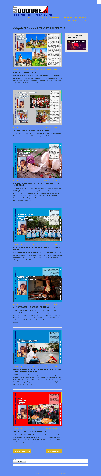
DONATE (15, 465)
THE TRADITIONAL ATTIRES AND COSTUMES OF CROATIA (32, 130)
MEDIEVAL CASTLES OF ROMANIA (24, 72)
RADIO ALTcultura (54, 17)
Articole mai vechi (23, 451)
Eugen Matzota (72, 21)
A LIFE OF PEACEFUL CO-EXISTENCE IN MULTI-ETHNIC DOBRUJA (34, 307)
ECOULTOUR (82, 17)
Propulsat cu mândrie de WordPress (43, 473)
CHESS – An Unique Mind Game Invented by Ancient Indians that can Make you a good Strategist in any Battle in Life (37, 370)
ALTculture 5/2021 (52, 244)
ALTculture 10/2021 (44, 127)
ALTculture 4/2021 (52, 304)
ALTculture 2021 (53, 69)
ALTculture (16, 69)
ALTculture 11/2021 (44, 69)
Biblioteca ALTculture (70, 17)
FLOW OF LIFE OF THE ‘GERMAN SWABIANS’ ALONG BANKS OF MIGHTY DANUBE (36, 248)
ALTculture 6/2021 (52, 180)
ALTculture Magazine (33, 15)
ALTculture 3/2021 (52, 366)
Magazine (29, 17)
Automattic (64, 473)
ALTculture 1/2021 (44, 428)
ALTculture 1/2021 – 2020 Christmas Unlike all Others (30, 431)
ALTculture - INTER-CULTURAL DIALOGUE (29, 69)
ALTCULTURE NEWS (41, 17)
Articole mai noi (53, 451)
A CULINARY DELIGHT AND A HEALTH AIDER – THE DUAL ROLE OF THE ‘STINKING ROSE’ (36, 184)
